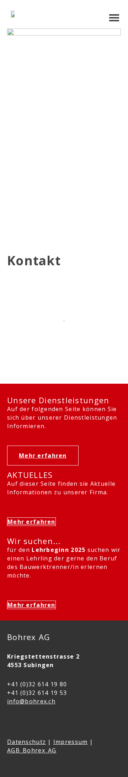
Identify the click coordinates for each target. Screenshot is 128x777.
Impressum (70, 742)
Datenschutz (26, 742)
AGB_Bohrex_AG (32, 750)
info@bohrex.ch (31, 701)
